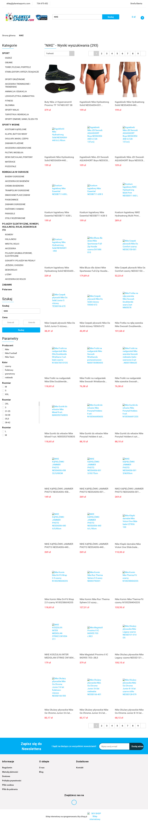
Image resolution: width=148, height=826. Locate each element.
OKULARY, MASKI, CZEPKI (17, 138)
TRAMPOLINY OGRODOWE (17, 190)
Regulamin (7, 767)
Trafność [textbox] (50, 53)
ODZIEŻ (8, 58)
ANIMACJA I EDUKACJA (16, 91)
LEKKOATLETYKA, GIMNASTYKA (20, 96)
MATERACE (10, 162)
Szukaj (21, 330)
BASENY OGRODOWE (15, 176)
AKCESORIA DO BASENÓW (17, 181)
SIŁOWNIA (10, 105)
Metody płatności (10, 772)
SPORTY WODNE (11, 124)
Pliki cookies (8, 785)
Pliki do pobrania (10, 789)
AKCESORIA (10, 248)
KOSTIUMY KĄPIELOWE (16, 129)
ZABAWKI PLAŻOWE (14, 143)
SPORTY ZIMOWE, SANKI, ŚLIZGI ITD (21, 119)
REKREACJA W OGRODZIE (15, 172)
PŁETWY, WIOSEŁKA (14, 152)
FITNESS (9, 101)
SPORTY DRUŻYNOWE (15, 79)
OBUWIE (9, 62)
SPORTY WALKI (12, 110)
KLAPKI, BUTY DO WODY (16, 134)
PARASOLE (10, 213)
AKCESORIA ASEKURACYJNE (18, 148)
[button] (8, 762)
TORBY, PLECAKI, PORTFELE (18, 67)
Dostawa (6, 776)
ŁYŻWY (8, 274)
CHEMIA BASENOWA (14, 186)
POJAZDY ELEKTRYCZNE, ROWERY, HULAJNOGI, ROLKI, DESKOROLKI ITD (20, 227)
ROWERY (9, 234)
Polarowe (7, 289)
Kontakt (79, 767)
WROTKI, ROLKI (12, 244)
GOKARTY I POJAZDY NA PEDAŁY (20, 260)
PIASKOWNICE (12, 200)
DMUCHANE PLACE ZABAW (17, 195)
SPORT (6, 53)
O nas (41, 767)
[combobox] (59, 53)
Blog (41, 772)
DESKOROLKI (11, 270)
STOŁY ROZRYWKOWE (15, 218)
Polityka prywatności (11, 780)
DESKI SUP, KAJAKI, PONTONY (19, 157)
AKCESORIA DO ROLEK (15, 279)
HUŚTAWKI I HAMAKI (14, 209)
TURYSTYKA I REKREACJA (17, 114)
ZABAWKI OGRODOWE (15, 204)
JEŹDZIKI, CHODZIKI (14, 265)
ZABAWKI (7, 284)
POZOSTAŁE (11, 166)
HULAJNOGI (11, 239)
